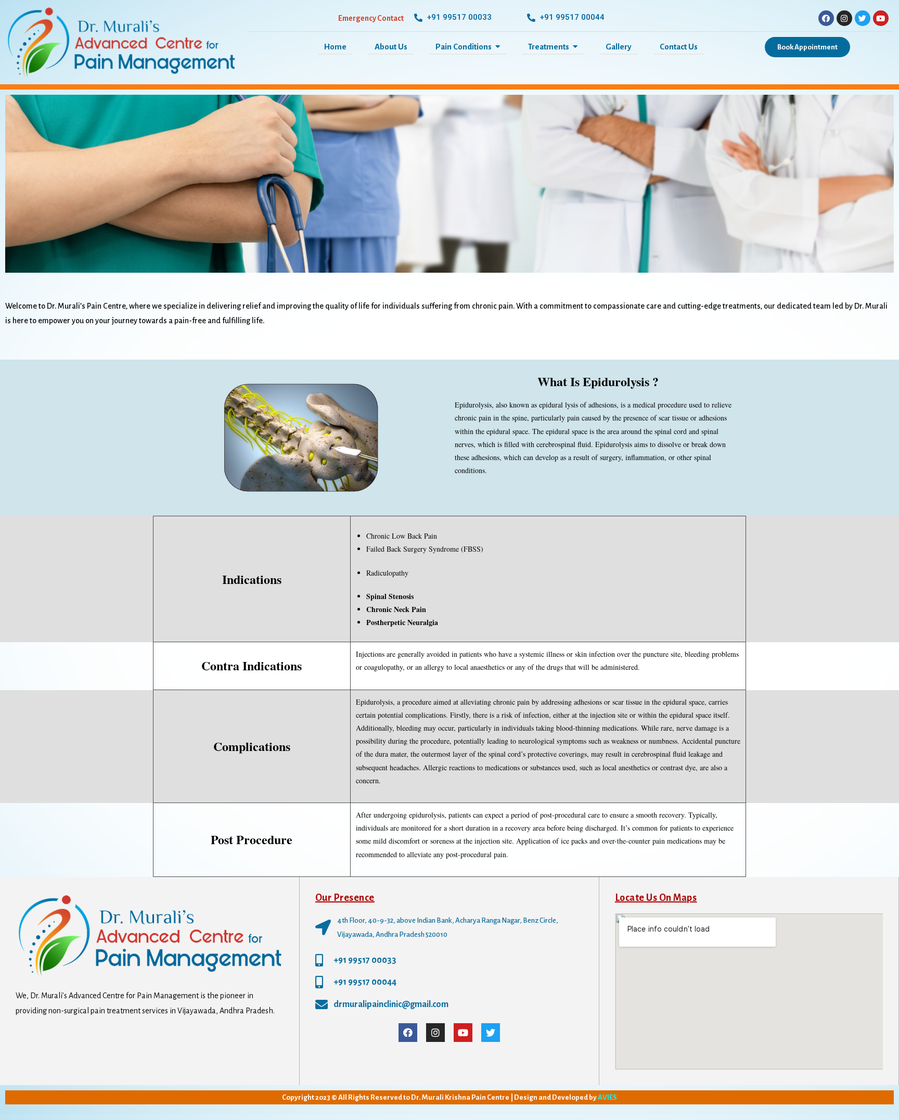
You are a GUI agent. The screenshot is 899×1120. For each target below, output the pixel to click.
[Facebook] (826, 18)
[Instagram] (844, 18)
